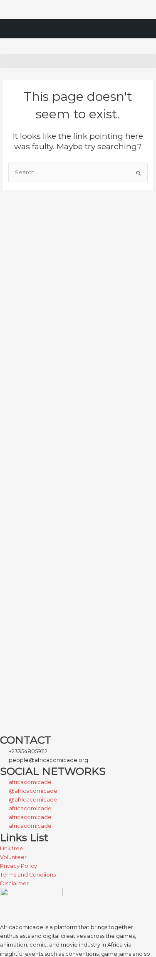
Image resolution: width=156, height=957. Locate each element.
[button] (78, 61)
